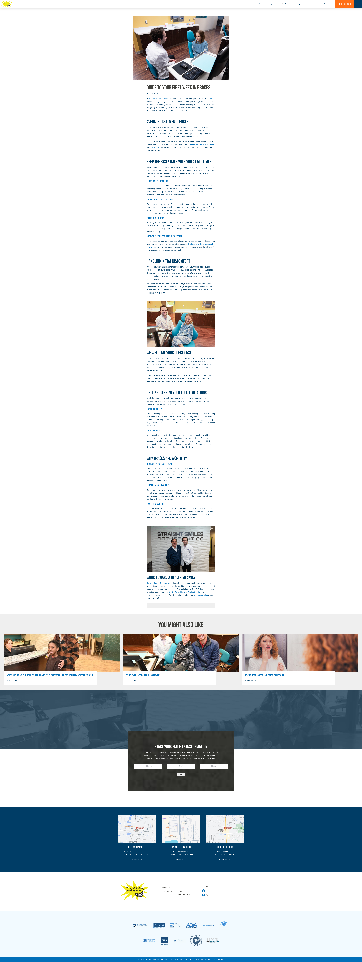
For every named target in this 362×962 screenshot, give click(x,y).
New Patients (167, 891)
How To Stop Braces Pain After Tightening (264, 675)
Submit (181, 775)
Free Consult (344, 4)
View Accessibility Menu (187, 959)
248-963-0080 (225, 860)
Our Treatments (184, 894)
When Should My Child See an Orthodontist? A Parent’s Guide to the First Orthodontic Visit (50, 675)
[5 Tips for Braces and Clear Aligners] (181, 655)
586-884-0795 (137, 860)
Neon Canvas (220, 959)
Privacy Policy (174, 959)
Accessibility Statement (203, 959)
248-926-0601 (181, 860)
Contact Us (166, 894)
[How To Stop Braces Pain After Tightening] (300, 655)
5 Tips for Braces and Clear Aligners (143, 675)
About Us (181, 891)
